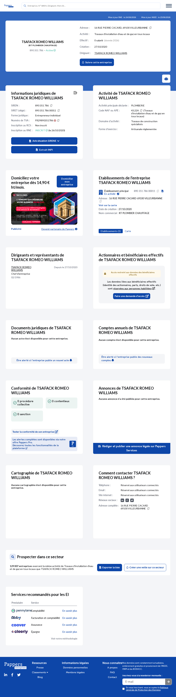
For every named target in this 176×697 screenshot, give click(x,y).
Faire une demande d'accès (130, 296)
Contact (112, 677)
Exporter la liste (110, 567)
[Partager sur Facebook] (12, 675)
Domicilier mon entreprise (67, 181)
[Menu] (169, 6)
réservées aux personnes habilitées (132, 288)
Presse (40, 667)
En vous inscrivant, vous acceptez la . (147, 688)
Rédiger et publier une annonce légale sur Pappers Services (134, 448)
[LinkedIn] (5, 675)
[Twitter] (19, 675)
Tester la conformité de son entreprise (33, 431)
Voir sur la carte (108, 205)
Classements (39, 672)
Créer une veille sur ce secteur (146, 567)
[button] (44, 141)
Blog (40, 677)
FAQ (112, 672)
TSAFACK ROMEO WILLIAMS (110, 53)
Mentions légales (75, 672)
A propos (112, 667)
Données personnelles (75, 667)
